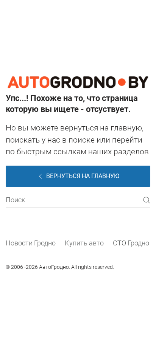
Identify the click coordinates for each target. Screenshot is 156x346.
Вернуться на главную (82, 176)
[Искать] (146, 200)
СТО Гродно (131, 243)
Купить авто (84, 243)
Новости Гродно (31, 243)
